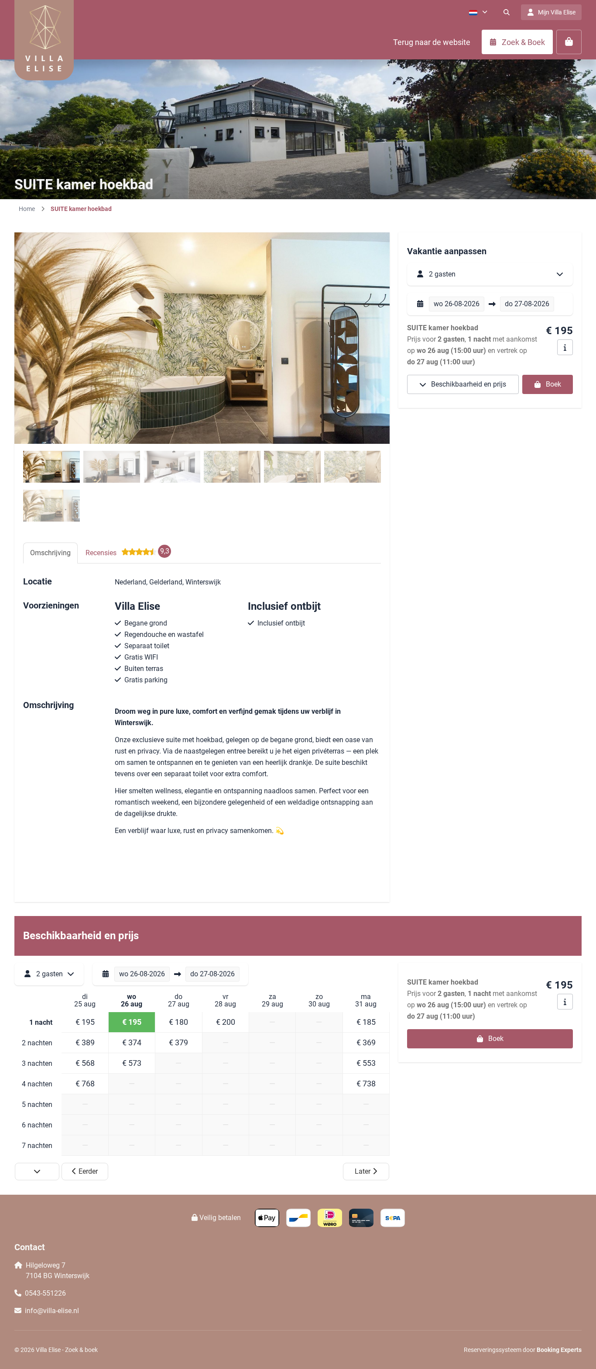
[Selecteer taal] (478, 12)
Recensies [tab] (127, 552)
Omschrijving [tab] (50, 553)
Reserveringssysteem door (523, 1349)
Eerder (88, 1171)
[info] (565, 347)
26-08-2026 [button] (457, 304)
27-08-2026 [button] (527, 304)
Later (362, 1171)
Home (27, 208)
